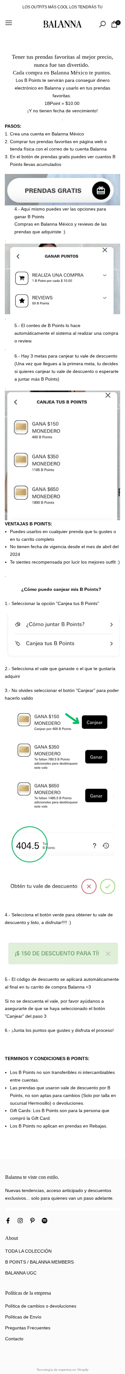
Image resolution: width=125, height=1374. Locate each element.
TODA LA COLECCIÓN (28, 1251)
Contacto (14, 1338)
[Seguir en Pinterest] (32, 1221)
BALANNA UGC (21, 1272)
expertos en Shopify (73, 1369)
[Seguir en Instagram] (20, 1221)
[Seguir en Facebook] (8, 1221)
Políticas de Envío (23, 1316)
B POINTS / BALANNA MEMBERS (39, 1262)
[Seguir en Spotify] (44, 1221)
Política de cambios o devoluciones (40, 1306)
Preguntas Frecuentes (27, 1327)
